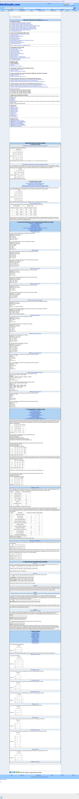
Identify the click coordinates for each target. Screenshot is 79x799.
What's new (22, 9)
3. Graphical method (35, 225)
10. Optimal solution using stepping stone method (35, 418)
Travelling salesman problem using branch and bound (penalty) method (25, 25)
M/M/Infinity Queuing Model (16, 126)
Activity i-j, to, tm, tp (15, 75)
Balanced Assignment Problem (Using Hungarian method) (35, 145)
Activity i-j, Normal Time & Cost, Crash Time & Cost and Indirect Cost (24, 80)
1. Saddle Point (35, 632)
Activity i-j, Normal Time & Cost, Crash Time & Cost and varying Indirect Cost (26, 85)
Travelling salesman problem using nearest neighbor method (23, 27)
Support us (49, 3)
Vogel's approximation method (17, 50)
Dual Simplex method (15, 39)
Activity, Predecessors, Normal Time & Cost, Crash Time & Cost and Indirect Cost (27, 79)
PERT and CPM (36, 487)
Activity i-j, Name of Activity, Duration (18, 71)
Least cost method (14, 49)
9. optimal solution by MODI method (35, 417)
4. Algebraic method (35, 635)
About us (73, 9)
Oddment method (14, 108)
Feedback (62, 9)
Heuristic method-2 (14, 55)
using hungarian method (36, 182)
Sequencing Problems (15, 88)
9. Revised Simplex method (35, 230)
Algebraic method (14, 109)
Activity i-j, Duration (15, 70)
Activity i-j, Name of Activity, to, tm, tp (18, 76)
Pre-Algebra (75, 10)
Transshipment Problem (16, 58)
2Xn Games (13, 113)
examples (45, 20)
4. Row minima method (35, 413)
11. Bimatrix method (35, 641)
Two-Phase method (14, 37)
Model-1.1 (13, 98)
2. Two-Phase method (35, 224)
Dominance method (15, 107)
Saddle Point (13, 106)
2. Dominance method (35, 633)
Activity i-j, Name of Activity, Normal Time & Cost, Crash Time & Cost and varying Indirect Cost (29, 86)
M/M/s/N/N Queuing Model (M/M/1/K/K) (18, 125)
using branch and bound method (36, 184)
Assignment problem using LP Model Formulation (20, 29)
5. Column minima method (35, 414)
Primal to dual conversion (16, 38)
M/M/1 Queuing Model (15, 119)
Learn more (58, 1)
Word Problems (53, 10)
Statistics (31, 10)
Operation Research (41, 10)
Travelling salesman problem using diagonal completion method (24, 28)
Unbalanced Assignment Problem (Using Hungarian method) (36, 164)
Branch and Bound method (16, 41)
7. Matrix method (35, 638)
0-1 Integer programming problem (17, 42)
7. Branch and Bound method (35, 228)
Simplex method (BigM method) (17, 36)
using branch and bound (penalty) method (36, 183)
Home (12, 9)
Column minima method (15, 52)
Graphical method (14, 35)
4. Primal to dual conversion (35, 226)
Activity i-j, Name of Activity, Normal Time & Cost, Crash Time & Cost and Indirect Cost (28, 81)
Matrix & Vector (10, 10)
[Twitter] (12, 772)
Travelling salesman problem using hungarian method (22, 24)
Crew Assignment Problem (16, 30)
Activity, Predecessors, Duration (17, 69)
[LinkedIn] (14, 772)
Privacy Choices (3, 779)
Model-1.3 (13, 100)
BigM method (36, 250)
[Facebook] (10, 772)
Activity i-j (13, 65)
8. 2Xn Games (35, 639)
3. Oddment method (35, 634)
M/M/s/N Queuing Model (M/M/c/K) (17, 124)
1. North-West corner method (35, 410)
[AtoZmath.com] (10, 5)
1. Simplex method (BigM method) (35, 223)
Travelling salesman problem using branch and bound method (23, 26)
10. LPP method (35, 640)
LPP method (13, 115)
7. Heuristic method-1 (35, 416)
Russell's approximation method (17, 53)
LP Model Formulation (15, 59)
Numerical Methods (22, 10)
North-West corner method (16, 48)
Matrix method (13, 112)
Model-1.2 (13, 99)
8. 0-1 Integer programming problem (35, 229)
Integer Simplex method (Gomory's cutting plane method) (22, 40)
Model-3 (12, 103)
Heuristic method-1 (14, 54)
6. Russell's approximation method (35, 415)
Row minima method (15, 51)
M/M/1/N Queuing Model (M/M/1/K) (17, 120)
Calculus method (14, 110)
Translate (73, 5)
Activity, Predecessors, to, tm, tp (17, 74)
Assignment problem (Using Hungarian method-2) (21, 22)
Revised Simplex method (16, 43)
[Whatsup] (16, 772)
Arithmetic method (14, 111)
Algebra (3, 10)
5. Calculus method (35, 636)
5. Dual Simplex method (35, 227)
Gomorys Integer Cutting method (36, 300)
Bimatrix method (14, 116)
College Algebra (38, 9)
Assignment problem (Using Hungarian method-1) (21, 23)
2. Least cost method (35, 411)
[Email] (18, 772)
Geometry (67, 10)
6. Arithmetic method (35, 637)
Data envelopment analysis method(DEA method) (20, 45)
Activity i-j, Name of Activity (16, 66)
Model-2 (12, 101)
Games (52, 9)
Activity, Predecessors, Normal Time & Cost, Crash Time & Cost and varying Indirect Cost (28, 84)
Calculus (61, 10)
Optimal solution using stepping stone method (20, 57)
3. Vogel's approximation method (35, 412)
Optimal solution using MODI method (18, 56)
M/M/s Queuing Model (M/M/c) (17, 123)
